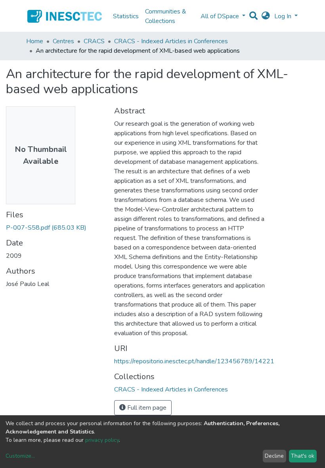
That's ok (302, 456)
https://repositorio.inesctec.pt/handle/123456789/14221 (194, 361)
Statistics (126, 16)
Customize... (20, 456)
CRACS (94, 41)
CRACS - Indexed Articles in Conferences (171, 41)
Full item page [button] (146, 407)
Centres (63, 41)
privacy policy (102, 440)
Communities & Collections (165, 16)
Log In (283, 16)
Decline (274, 456)
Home (34, 41)
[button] (266, 16)
